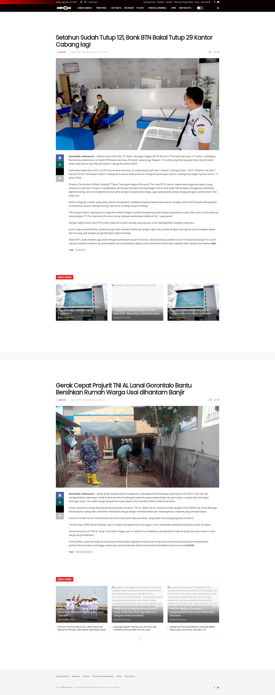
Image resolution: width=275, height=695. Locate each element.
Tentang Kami (149, 2)
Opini (173, 7)
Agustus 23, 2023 (122, 317)
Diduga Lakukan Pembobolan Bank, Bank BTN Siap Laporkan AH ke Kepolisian (79, 310)
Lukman (62, 52)
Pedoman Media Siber (183, 2)
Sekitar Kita (185, 7)
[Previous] (135, 639)
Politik (140, 7)
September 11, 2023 (67, 620)
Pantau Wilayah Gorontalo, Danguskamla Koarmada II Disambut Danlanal (192, 612)
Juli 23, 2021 (76, 52)
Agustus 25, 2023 (66, 317)
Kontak (169, 2)
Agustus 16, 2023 (178, 620)
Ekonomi (128, 7)
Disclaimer (205, 2)
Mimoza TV (67, 687)
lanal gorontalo (84, 552)
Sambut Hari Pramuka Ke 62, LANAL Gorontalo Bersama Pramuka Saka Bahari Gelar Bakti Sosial (82, 628)
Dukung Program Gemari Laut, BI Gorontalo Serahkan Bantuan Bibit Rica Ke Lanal (135, 628)
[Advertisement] (137, 22)
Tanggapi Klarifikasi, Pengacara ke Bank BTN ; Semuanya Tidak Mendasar (136, 311)
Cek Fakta (116, 7)
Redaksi (160, 2)
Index (197, 2)
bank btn (80, 250)
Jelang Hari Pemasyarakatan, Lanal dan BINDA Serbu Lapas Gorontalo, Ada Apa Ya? (192, 628)
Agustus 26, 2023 (122, 620)
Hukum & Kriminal (157, 7)
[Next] (140, 639)
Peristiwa (101, 7)
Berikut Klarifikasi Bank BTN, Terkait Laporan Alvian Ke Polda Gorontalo (190, 311)
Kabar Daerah (85, 7)
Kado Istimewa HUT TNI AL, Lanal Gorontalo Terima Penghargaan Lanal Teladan (80, 612)
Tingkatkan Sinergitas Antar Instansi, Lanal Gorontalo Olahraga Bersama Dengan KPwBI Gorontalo (135, 612)
